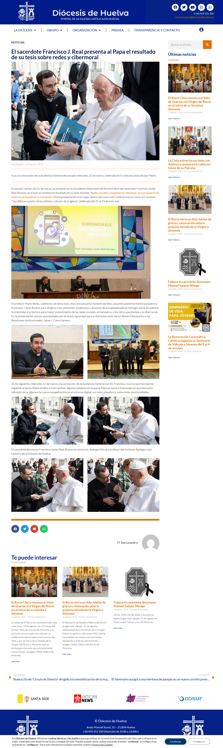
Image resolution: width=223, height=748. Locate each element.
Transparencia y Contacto (157, 30)
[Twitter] (183, 7)
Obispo (52, 30)
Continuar (175, 741)
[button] (15, 529)
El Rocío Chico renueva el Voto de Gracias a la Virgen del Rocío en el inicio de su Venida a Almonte (32, 608)
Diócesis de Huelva (90, 13)
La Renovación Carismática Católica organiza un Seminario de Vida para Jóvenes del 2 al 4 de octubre (189, 342)
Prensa (118, 30)
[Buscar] (207, 44)
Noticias (17, 42)
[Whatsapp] (210, 7)
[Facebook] (175, 7)
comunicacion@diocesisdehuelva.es (194, 17)
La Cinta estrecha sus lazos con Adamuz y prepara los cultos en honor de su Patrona (189, 164)
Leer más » (16, 661)
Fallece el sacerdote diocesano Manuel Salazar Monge (135, 604)
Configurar (199, 741)
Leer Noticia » (174, 118)
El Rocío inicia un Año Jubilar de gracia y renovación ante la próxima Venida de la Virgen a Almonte (84, 608)
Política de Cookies (102, 744)
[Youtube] (192, 7)
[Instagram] (201, 7)
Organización (85, 30)
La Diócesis (23, 30)
